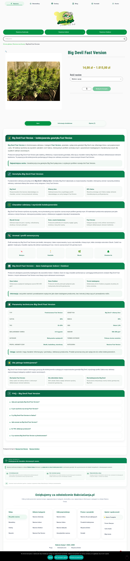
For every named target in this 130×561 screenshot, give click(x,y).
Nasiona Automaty (38, 517)
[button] (6, 51)
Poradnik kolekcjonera (87, 522)
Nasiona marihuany (19, 44)
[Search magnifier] (124, 39)
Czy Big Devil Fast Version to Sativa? (23, 415)
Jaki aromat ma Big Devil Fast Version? (24, 422)
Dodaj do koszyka (102, 89)
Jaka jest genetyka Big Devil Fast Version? (25, 402)
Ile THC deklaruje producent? (21, 429)
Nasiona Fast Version (22, 449)
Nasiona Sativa (61, 522)
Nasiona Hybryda (62, 527)
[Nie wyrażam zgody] (127, 557)
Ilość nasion (75, 75)
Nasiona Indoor (37, 522)
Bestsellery (12, 522)
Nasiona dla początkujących (89, 517)
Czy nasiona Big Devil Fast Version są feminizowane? (29, 435)
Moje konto (108, 534)
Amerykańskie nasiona (63, 533)
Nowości (11, 533)
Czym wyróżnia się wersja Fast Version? (24, 409)
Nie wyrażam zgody (61, 557)
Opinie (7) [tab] (92, 123)
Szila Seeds (108, 528)
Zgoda (50, 557)
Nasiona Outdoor (34, 449)
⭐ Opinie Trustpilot (110, 517)
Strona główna (7, 44)
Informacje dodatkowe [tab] (65, 123)
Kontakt (83, 533)
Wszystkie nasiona (14, 517)
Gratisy (11, 527)
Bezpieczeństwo (85, 527)
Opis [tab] (37, 123)
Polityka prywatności (76, 557)
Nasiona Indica (61, 517)
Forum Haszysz (109, 523)
